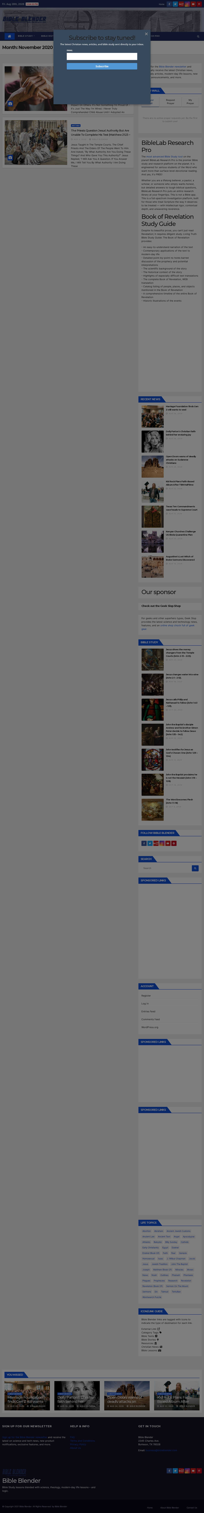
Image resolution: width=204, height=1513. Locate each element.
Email (70, 50)
